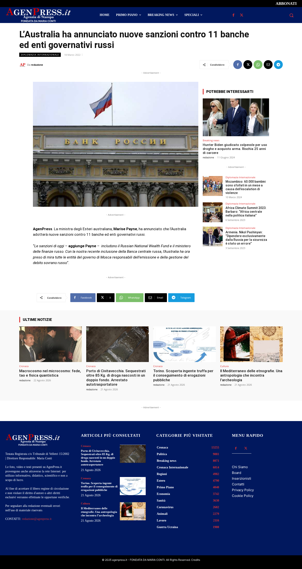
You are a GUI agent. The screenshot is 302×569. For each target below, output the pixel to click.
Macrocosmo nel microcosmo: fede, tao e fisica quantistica (50, 373)
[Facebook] (234, 15)
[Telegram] (278, 64)
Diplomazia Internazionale (40, 54)
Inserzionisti (241, 478)
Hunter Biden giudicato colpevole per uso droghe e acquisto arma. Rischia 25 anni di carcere (235, 149)
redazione (37, 64)
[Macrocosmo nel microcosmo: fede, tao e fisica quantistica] (50, 344)
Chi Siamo (240, 467)
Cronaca (24, 366)
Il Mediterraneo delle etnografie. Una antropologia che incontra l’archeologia (251, 375)
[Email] (268, 64)
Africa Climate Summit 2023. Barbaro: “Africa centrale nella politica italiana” (246, 211)
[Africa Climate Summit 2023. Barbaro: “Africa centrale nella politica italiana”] (213, 212)
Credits (195, 559)
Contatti (238, 484)
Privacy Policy (243, 490)
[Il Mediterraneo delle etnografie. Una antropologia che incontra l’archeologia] (251, 344)
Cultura (224, 366)
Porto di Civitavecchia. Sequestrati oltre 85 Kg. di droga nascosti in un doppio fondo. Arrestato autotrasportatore (116, 378)
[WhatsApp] (258, 64)
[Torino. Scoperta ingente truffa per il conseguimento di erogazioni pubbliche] (184, 344)
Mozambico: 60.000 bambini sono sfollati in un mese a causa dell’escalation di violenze (246, 187)
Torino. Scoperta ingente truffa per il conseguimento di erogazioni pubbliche (183, 375)
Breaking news (211, 140)
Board (236, 473)
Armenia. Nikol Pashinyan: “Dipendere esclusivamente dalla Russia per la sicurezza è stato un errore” (246, 237)
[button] (291, 15)
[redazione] (23, 64)
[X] (242, 15)
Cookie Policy (242, 496)
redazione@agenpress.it (37, 519)
